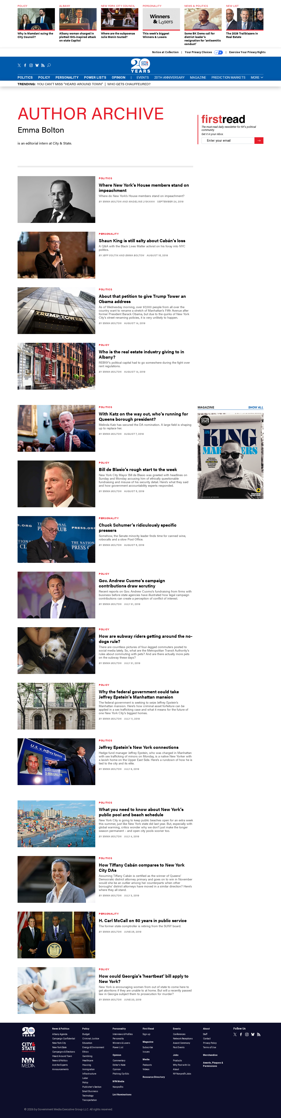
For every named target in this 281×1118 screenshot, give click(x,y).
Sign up (146, 1034)
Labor (85, 1078)
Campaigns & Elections (63, 1052)
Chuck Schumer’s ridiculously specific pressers (138, 527)
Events (143, 77)
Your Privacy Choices (199, 52)
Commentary (119, 1060)
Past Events (179, 1047)
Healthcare (87, 1060)
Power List (118, 1047)
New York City (59, 1043)
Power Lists (95, 77)
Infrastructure (89, 1074)
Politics (25, 77)
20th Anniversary (169, 77)
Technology (88, 1096)
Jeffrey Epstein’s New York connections (138, 747)
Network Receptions (183, 1038)
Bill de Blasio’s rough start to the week (138, 469)
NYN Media (118, 1081)
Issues (146, 1052)
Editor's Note (119, 1065)
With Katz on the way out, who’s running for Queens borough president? (143, 416)
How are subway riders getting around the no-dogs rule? (146, 638)
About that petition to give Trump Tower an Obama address (142, 298)
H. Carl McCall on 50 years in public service (143, 920)
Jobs (175, 1055)
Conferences (179, 1034)
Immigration (88, 1069)
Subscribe (148, 1047)
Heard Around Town (62, 1056)
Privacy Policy (210, 1043)
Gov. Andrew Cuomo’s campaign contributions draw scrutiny (132, 583)
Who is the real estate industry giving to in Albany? (141, 354)
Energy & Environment (93, 1047)
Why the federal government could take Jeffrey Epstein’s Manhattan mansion (139, 694)
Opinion (118, 77)
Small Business (90, 1091)
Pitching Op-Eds (121, 1074)
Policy (44, 77)
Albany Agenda (59, 1034)
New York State (59, 1047)
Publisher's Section (91, 1087)
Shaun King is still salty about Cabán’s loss (142, 240)
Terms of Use (209, 1047)
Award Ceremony (181, 1043)
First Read (148, 1029)
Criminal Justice (90, 1038)
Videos (146, 1069)
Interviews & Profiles (123, 1034)
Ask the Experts (60, 1065)
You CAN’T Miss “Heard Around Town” (70, 83)
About (176, 1069)
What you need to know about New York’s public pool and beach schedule (141, 812)
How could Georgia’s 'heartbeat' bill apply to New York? (144, 978)
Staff (205, 1034)
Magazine (198, 77)
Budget (86, 1034)
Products (177, 1060)
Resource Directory (154, 1077)
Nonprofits (118, 1087)
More (255, 77)
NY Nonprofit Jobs (182, 1074)
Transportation (89, 1100)
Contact (207, 1038)
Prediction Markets (228, 77)
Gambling (87, 1056)
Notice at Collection (165, 52)
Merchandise (210, 1055)
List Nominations (122, 1094)
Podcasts (147, 1065)
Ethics (85, 1052)
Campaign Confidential (63, 1038)
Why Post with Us (181, 1065)
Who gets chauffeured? (128, 83)
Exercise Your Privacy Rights (247, 52)
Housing (86, 1065)
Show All (255, 407)
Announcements (60, 1069)
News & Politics (60, 1029)
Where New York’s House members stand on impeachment (144, 187)
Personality (67, 77)
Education (87, 1043)
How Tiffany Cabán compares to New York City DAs (141, 867)
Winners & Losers (121, 1043)
